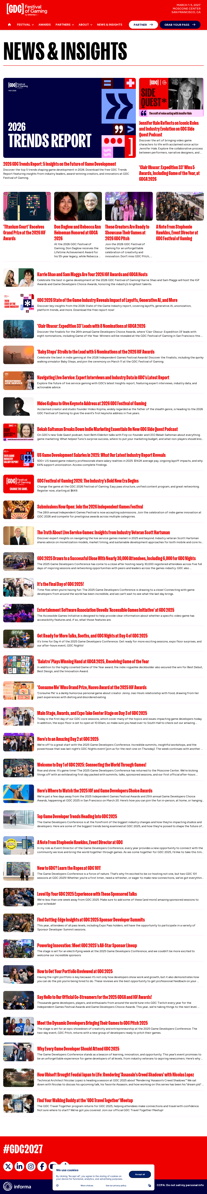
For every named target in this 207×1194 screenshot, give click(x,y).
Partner (140, 25)
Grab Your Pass (176, 25)
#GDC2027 (23, 1149)
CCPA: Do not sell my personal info (180, 1185)
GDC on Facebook (42, 1166)
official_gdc (8, 1166)
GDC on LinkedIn (19, 1166)
